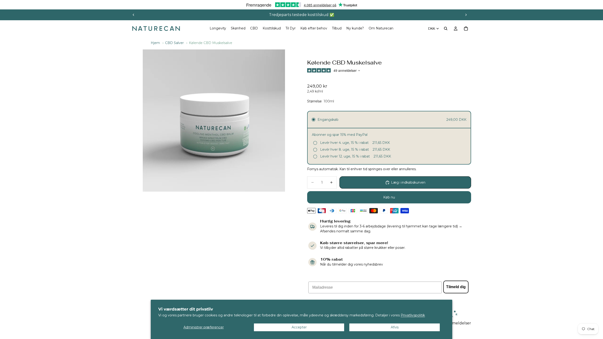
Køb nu (389, 197)
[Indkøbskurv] (466, 28)
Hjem (155, 43)
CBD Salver (174, 43)
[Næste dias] (466, 15)
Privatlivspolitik (413, 315)
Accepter (299, 327)
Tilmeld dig (456, 287)
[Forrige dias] (133, 15)
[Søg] (445, 28)
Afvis (395, 327)
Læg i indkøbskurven (408, 182)
